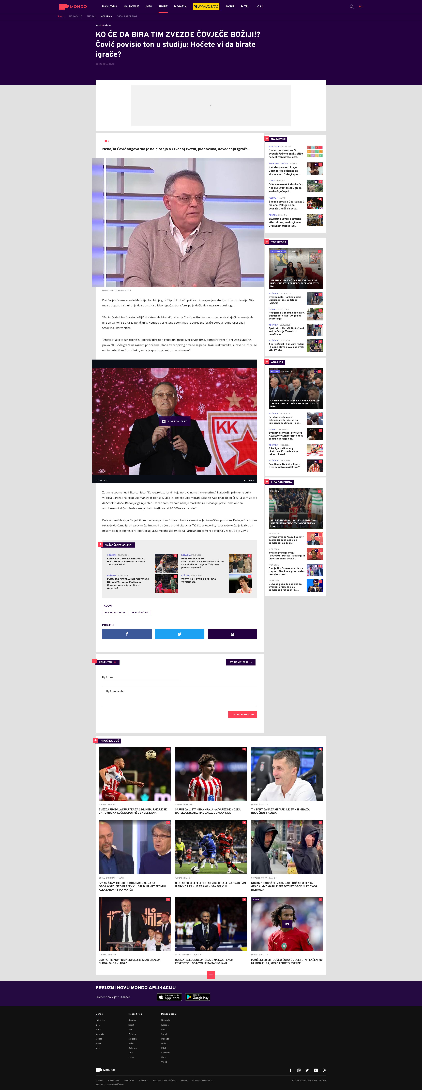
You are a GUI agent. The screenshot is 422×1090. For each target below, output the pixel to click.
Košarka (107, 25)
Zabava (132, 1034)
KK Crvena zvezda (115, 612)
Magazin (100, 1034)
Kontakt (143, 1080)
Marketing (113, 1080)
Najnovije (100, 1020)
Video (99, 1043)
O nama (99, 1080)
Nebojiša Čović (140, 612)
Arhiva (184, 1080)
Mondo (99, 1014)
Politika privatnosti (203, 1080)
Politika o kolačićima (164, 1080)
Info (98, 1025)
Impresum (129, 1080)
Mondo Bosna (168, 1014)
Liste (131, 1057)
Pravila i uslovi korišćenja (110, 1084)
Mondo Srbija (135, 1014)
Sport (98, 25)
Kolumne (132, 1048)
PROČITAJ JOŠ (110, 741)
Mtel (98, 1048)
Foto (130, 1052)
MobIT (99, 1039)
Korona (132, 1020)
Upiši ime (107, 677)
